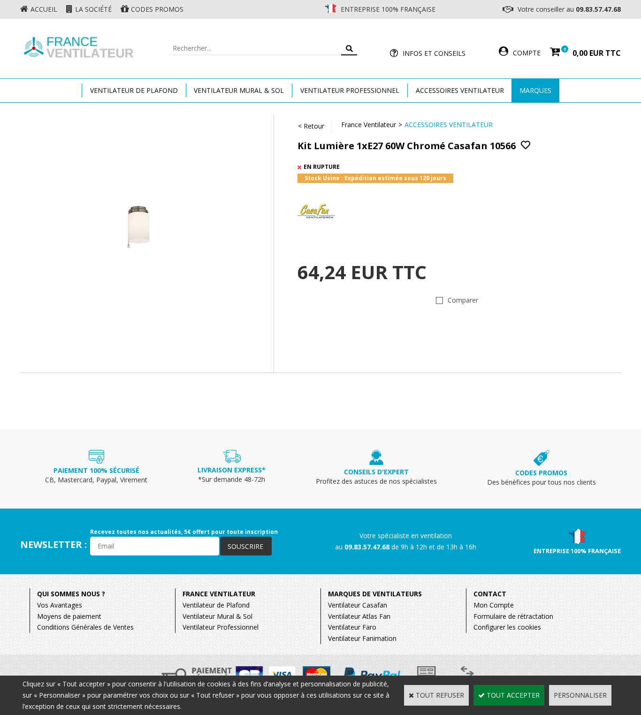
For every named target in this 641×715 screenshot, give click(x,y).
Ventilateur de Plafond (216, 605)
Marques (535, 90)
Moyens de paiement (69, 616)
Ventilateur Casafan (357, 605)
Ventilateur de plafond (134, 90)
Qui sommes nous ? (71, 593)
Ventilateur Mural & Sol (239, 90)
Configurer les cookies (507, 627)
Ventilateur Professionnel (349, 90)
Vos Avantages (59, 605)
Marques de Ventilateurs (375, 593)
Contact (489, 593)
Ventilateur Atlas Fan (359, 616)
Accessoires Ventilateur (460, 90)
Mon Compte (493, 605)
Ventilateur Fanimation (362, 638)
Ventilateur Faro (352, 627)
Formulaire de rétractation (513, 616)
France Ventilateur (368, 124)
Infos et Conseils (434, 53)
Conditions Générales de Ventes (85, 627)
